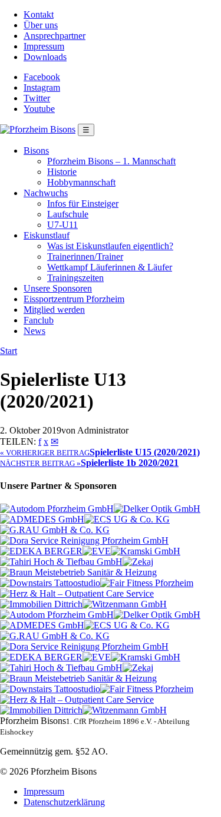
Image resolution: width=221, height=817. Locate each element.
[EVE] (97, 551)
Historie (62, 172)
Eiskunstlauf (47, 235)
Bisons (36, 150)
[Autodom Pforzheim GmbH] (57, 509)
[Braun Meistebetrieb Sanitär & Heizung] (78, 572)
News (34, 331)
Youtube (39, 109)
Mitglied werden (54, 310)
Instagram (42, 87)
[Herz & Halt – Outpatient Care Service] (77, 593)
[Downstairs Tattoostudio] (50, 583)
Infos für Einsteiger (82, 204)
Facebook (42, 77)
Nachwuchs (46, 193)
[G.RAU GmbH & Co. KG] (55, 530)
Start (8, 351)
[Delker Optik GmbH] (157, 509)
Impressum (44, 46)
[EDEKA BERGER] (41, 551)
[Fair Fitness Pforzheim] (146, 583)
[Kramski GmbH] (145, 551)
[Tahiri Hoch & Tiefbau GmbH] (61, 562)
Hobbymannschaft (81, 182)
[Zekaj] (138, 562)
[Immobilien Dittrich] (41, 604)
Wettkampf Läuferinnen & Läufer (109, 267)
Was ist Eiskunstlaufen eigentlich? (110, 246)
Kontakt (39, 14)
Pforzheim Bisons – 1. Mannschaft (111, 161)
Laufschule (67, 214)
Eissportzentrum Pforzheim (74, 299)
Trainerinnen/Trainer (85, 257)
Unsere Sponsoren (58, 288)
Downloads (45, 57)
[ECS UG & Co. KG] (127, 519)
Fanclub (39, 320)
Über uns (41, 25)
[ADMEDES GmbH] (42, 519)
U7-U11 (62, 225)
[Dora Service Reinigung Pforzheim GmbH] (84, 540)
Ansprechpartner (54, 36)
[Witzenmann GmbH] (125, 604)
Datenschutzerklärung (64, 802)
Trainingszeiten (75, 278)
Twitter (37, 98)
